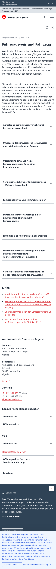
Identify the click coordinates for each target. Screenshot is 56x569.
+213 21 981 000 (10, 393)
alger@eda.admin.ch (12, 399)
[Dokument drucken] (47, 27)
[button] (51, 488)
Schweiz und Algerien (18, 17)
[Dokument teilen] (52, 27)
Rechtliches (29, 559)
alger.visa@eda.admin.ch (14, 451)
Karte (4, 381)
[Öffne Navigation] (52, 17)
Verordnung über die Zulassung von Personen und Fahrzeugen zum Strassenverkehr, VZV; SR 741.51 (28, 304)
